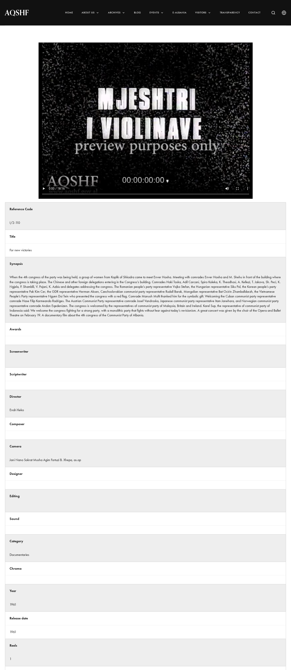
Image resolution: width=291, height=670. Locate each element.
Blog (137, 12)
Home (69, 12)
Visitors (200, 12)
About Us (88, 12)
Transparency (230, 12)
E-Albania (180, 12)
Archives (114, 12)
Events (154, 12)
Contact (254, 12)
